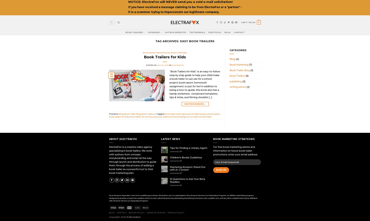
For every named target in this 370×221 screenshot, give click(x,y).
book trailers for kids (119, 117)
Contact (239, 32)
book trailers (214, 114)
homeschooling (177, 117)
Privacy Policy (176, 213)
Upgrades (154, 32)
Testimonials (197, 32)
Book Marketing (239, 64)
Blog (228, 32)
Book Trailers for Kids (165, 57)
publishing (236, 81)
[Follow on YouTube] (236, 22)
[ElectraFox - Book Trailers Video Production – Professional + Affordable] (185, 22)
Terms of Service (156, 213)
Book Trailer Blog (160, 53)
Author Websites (175, 32)
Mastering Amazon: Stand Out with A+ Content (187, 168)
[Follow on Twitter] (228, 22)
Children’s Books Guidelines (186, 157)
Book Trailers (134, 32)
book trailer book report (176, 114)
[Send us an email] (127, 180)
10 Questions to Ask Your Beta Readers (187, 180)
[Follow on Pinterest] (232, 22)
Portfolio (214, 32)
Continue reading (195, 104)
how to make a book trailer (199, 117)
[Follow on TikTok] (225, 22)
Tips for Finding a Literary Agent (188, 148)
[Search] (119, 22)
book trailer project (197, 114)
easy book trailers (160, 117)
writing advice (238, 87)
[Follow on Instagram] (221, 22)
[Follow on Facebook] (217, 22)
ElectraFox (178, 65)
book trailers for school (140, 117)
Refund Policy (137, 213)
